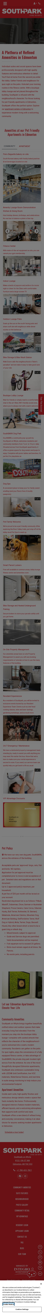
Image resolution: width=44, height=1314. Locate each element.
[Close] (41, 1284)
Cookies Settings (22, 1309)
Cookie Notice (8, 1304)
